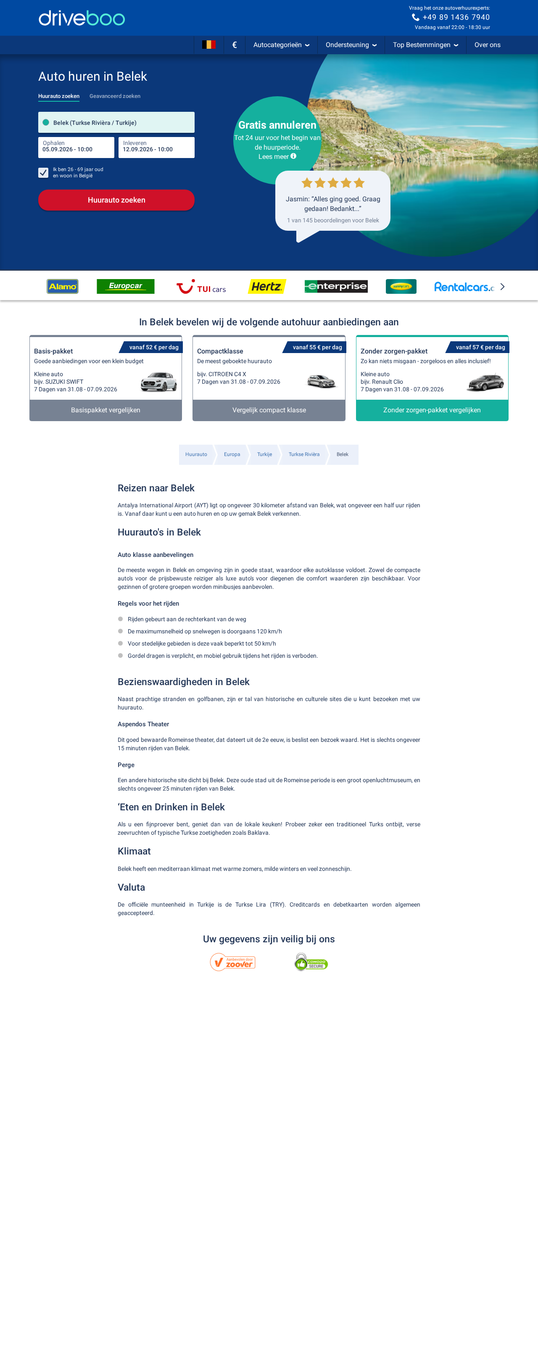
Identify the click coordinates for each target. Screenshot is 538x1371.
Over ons (488, 45)
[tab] (59, 94)
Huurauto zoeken (116, 199)
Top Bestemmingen (422, 45)
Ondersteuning (347, 45)
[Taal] (209, 45)
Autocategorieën (277, 45)
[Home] (82, 18)
